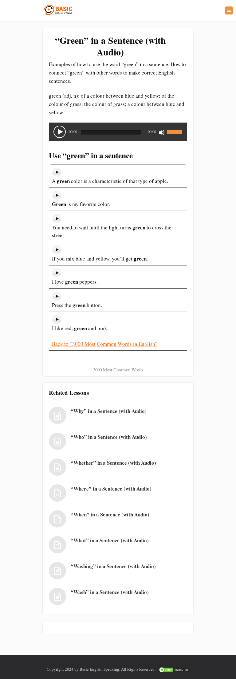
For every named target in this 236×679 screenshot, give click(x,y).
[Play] (59, 132)
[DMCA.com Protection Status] (174, 669)
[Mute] (162, 132)
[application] (118, 132)
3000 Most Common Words (118, 369)
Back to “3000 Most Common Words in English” (105, 343)
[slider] (175, 128)
